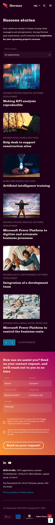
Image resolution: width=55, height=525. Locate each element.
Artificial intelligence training (26, 185)
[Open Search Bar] (43, 5)
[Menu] (50, 5)
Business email (11, 390)
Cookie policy (27, 492)
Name (7, 378)
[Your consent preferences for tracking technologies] (50, 520)
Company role (34, 390)
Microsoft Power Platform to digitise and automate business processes (25, 234)
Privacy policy (10, 492)
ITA (35, 5)
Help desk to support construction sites (19, 144)
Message (8, 401)
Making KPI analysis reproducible (19, 103)
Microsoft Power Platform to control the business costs (25, 329)
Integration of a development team (25, 284)
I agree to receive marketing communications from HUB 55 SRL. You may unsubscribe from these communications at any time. (28, 432)
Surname (32, 378)
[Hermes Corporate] (12, 5)
